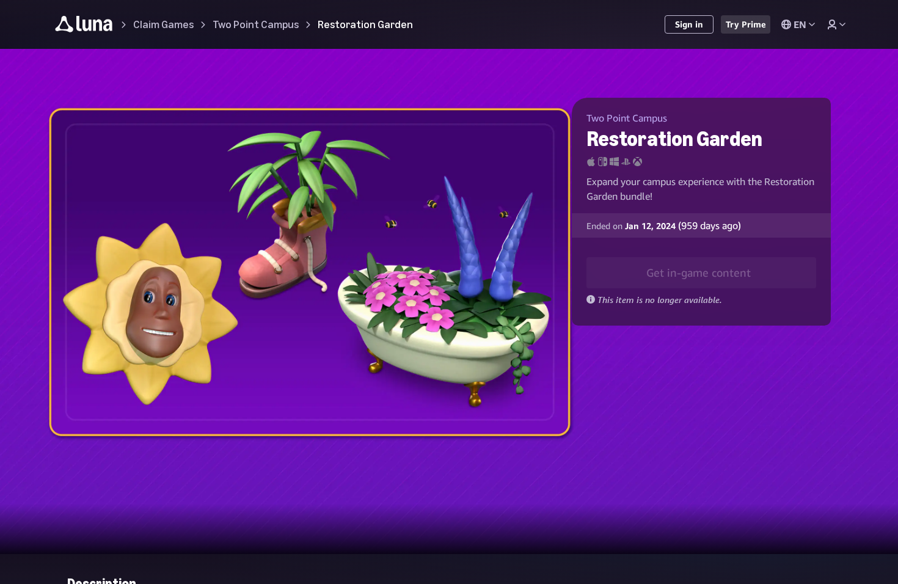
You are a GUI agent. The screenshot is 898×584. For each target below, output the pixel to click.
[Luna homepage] (84, 26)
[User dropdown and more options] (836, 24)
